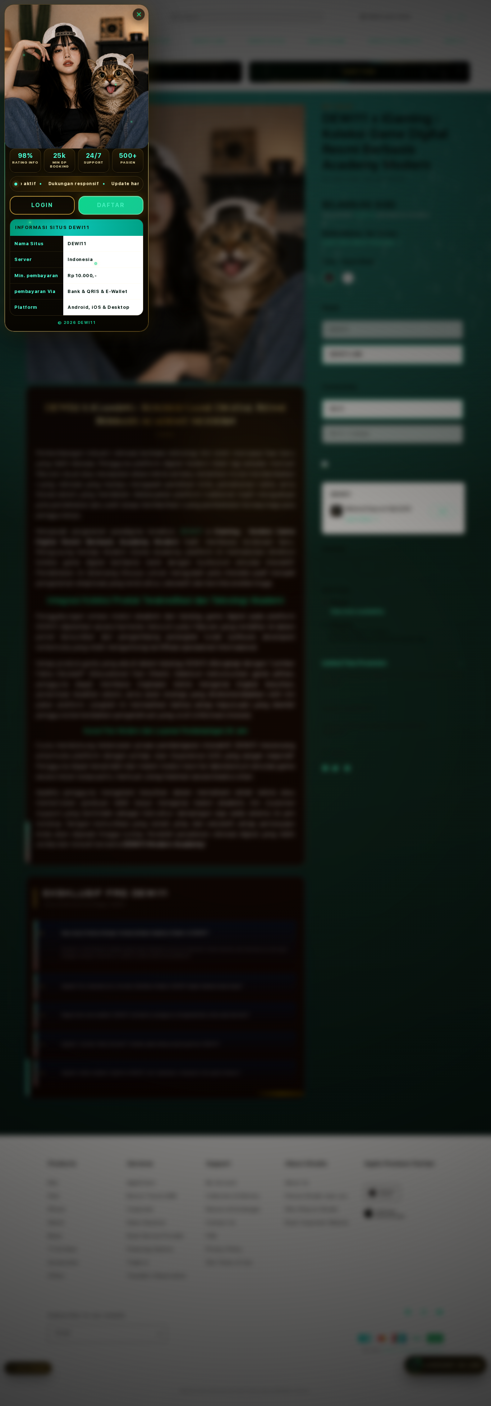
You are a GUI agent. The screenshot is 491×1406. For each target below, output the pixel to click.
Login (42, 205)
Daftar (111, 205)
